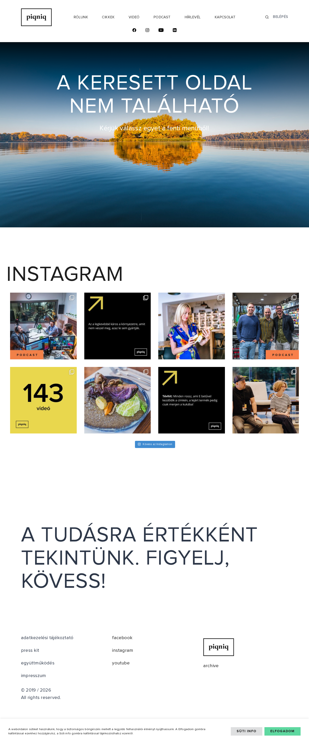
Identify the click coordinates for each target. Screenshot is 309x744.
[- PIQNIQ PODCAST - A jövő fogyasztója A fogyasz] (43, 326)
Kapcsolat (225, 17)
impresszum (33, 675)
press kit (30, 650)
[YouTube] (161, 31)
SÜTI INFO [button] (246, 731)
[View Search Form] (267, 17)
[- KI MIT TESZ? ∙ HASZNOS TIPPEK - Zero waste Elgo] (117, 326)
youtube (121, 663)
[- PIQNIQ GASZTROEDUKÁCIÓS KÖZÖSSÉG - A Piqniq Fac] (117, 400)
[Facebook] (134, 31)
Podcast (161, 17)
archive (211, 666)
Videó (134, 17)
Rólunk (81, 17)
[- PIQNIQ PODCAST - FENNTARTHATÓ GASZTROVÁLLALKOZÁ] (265, 326)
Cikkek (108, 17)
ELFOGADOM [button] (282, 731)
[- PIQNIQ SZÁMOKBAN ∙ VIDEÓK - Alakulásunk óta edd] (43, 400)
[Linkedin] (175, 31)
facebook (122, 638)
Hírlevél (193, 17)
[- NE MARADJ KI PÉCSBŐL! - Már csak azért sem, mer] (191, 326)
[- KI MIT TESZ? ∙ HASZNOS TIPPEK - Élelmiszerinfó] (191, 400)
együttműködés (37, 663)
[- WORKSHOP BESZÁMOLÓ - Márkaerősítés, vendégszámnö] (265, 400)
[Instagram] (147, 31)
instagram (122, 650)
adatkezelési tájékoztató (47, 638)
